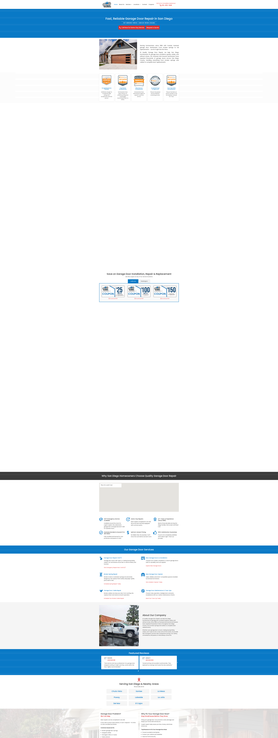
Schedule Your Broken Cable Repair (114, 598)
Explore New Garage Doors (153, 566)
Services (128, 4)
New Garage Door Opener (154, 574)
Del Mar (116, 703)
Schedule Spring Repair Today (112, 584)
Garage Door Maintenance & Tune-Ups (158, 590)
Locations (136, 4)
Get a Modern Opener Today (154, 582)
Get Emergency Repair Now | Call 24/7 (115, 567)
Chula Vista (117, 691)
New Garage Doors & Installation (156, 558)
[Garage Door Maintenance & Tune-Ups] (143, 591)
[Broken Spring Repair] (101, 574)
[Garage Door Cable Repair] (101, 591)
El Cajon (139, 703)
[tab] (133, 281)
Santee (139, 691)
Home (115, 4)
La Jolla (161, 697)
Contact (144, 4)
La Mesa (161, 691)
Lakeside (139, 697)
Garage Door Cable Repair (112, 590)
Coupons (151, 4)
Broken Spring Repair (110, 574)
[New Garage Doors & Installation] (143, 558)
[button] (100, 662)
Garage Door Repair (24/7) (113, 558)
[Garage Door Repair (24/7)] (101, 558)
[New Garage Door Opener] (143, 574)
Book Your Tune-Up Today (153, 598)
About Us (121, 4)
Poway (117, 697)
